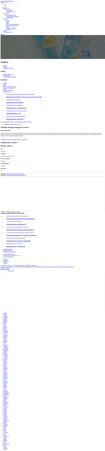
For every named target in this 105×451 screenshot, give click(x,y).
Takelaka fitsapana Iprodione (15, 102)
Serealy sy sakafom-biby (11, 25)
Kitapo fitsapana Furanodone (66, 266)
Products (5, 14)
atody (7, 23)
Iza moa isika (9, 10)
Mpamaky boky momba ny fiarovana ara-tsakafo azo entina (24, 97)
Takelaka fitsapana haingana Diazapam (15, 174)
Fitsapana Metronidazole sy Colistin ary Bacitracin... (21, 235)
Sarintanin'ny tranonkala (31, 265)
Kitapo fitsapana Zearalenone (7, 266)
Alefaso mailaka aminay (6, 139)
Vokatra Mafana (21, 265)
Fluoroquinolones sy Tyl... (14, 113)
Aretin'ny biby (9, 29)
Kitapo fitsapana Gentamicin (41, 266)
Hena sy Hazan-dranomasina (12, 24)
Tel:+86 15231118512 (8, 256)
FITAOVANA (9, 17)
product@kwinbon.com (8, 254)
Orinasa (8, 12)
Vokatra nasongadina (8, 249)
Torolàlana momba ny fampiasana (19, 139)
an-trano (5, 7)
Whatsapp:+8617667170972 (7, 1)
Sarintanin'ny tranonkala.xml (9, 251)
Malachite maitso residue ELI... (15, 119)
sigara (4, 89)
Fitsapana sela (17, 266)
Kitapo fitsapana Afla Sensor (27, 266)
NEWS (5, 30)
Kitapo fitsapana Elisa (11, 15)
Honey (7, 21)
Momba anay (6, 8)
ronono (8, 20)
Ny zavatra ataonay (10, 11)
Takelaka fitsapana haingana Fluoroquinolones (20, 230)
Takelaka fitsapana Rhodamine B (16, 224)
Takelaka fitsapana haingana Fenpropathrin (16, 175)
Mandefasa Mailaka (5, 269)
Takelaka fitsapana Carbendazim (16, 108)
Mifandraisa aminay (7, 32)
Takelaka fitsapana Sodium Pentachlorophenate (20, 219)
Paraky (7, 26)
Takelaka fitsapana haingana (12, 16)
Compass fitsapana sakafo (54, 266)
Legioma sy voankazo (11, 28)
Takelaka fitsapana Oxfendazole (15, 246)
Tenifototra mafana (7, 250)
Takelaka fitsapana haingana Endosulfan (18, 241)
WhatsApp (11, 270)
